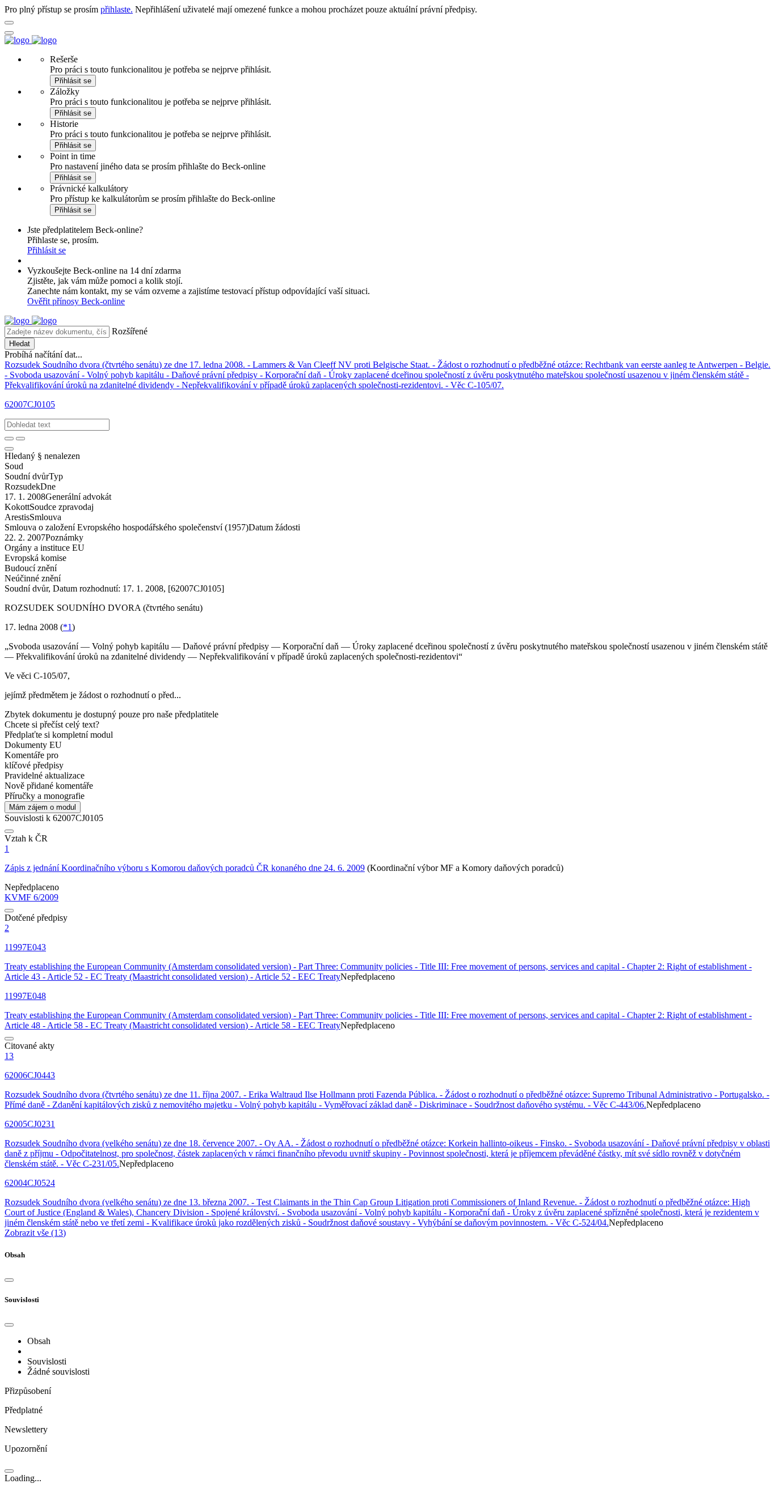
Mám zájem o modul (42, 807)
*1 (67, 627)
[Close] (9, 1280)
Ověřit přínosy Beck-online (76, 301)
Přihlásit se (72, 80)
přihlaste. (116, 9)
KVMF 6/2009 (31, 897)
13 (9, 1056)
